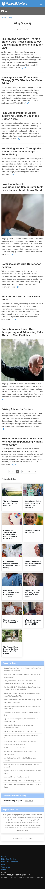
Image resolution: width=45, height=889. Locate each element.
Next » (27, 30)
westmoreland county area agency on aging (19, 825)
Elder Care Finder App (9, 862)
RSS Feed (29, 838)
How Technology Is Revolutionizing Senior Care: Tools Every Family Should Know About (22, 187)
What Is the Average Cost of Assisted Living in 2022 (33, 622)
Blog (10, 18)
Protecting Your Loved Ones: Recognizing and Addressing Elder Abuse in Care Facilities (22, 332)
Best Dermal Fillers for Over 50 (14, 748)
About (3, 869)
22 (29, 471)
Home (3, 18)
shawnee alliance (33, 822)
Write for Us (5, 867)
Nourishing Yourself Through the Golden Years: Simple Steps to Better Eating (21, 151)
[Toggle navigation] (41, 4)
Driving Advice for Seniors (17, 409)
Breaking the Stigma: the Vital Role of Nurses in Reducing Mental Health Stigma (10, 534)
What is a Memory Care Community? (16, 777)
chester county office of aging (16, 817)
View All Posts (17, 838)
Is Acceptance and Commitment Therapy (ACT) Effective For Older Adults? (21, 80)
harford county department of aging (21, 820)
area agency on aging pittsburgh (14, 815)
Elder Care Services (8, 859)
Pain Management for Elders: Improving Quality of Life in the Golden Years (20, 115)
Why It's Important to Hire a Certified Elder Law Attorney (33, 564)
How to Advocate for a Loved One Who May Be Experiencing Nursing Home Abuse (22, 441)
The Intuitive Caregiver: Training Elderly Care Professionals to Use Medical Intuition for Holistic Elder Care (21, 43)
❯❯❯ (24, 67)
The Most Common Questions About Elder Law (10, 503)
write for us (29, 801)
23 (32, 471)
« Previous (19, 30)
